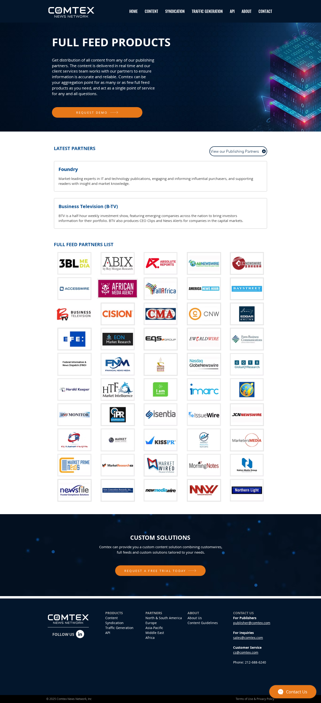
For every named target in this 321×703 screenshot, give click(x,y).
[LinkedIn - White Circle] (80, 634)
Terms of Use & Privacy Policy (255, 699)
